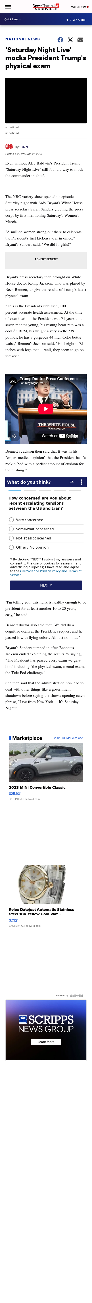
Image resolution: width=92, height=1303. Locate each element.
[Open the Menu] (7, 6)
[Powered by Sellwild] (76, 995)
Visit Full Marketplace (68, 738)
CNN (24, 147)
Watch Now (79, 7)
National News (22, 39)
